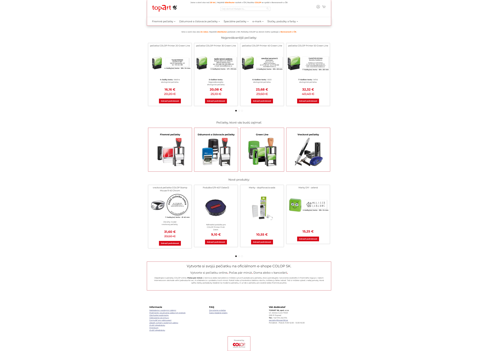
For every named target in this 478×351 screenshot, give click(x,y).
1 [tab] (236, 111)
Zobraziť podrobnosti (170, 101)
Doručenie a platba (217, 310)
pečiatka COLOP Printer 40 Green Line (262, 45)
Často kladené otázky (218, 313)
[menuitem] (163, 21)
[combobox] (245, 9)
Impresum (153, 328)
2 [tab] (239, 111)
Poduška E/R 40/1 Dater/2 (216, 187)
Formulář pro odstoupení (160, 320)
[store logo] (164, 8)
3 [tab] (242, 111)
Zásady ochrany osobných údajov (163, 323)
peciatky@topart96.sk (278, 320)
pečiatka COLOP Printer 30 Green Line (216, 45)
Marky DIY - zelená (308, 187)
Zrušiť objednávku (157, 325)
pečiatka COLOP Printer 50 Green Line (308, 45)
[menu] (239, 21)
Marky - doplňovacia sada (262, 187)
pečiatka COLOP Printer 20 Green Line (170, 45)
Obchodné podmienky (159, 315)
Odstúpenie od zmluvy (159, 318)
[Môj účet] (318, 7)
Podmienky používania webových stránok (167, 313)
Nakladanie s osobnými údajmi (162, 310)
